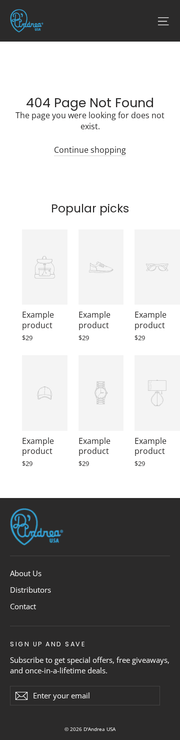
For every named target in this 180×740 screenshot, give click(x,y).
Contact (23, 606)
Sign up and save (48, 644)
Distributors (30, 590)
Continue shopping (90, 149)
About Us (26, 573)
